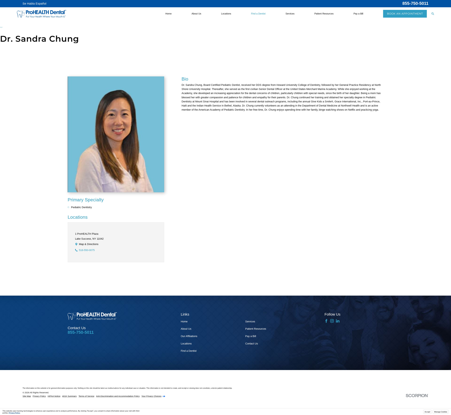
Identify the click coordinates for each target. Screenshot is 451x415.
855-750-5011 (415, 3)
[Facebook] (326, 321)
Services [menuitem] (290, 13)
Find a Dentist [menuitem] (258, 13)
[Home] (41, 13)
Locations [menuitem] (226, 13)
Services (250, 321)
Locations (186, 343)
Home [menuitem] (168, 13)
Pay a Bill (250, 336)
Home (184, 321)
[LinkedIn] (338, 321)
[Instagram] (332, 321)
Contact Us (251, 343)
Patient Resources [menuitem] (324, 13)
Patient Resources (255, 328)
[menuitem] (27, 396)
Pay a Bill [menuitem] (358, 13)
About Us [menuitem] (196, 13)
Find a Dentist (188, 350)
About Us (186, 328)
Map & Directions (88, 244)
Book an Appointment (405, 13)
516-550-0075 (87, 250)
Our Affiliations (189, 336)
